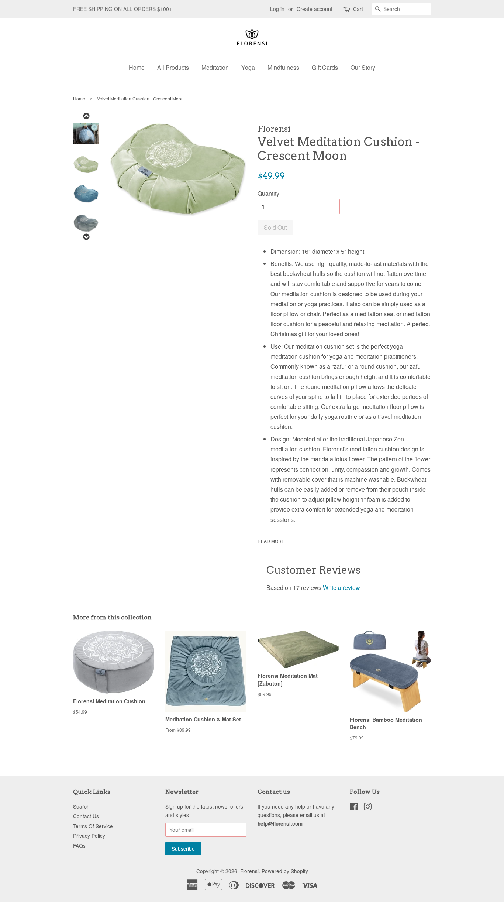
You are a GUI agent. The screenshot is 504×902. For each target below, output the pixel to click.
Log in (277, 9)
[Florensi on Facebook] (354, 808)
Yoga (248, 67)
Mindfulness (283, 67)
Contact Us (86, 816)
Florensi (249, 871)
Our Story (363, 67)
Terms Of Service (93, 826)
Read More (271, 541)
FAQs (79, 845)
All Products (173, 67)
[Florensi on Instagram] (367, 808)
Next (86, 236)
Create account (314, 9)
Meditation (215, 67)
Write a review (341, 587)
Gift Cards (325, 67)
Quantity (268, 193)
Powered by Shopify (285, 871)
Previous (86, 116)
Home (137, 67)
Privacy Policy (89, 835)
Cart (358, 9)
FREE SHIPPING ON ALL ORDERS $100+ (122, 9)
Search (81, 806)
